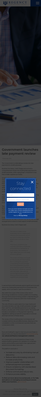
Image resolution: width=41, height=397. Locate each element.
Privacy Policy (23, 215)
